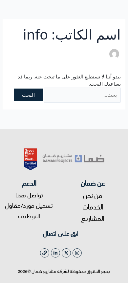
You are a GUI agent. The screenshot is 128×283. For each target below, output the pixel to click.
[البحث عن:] (82, 95)
